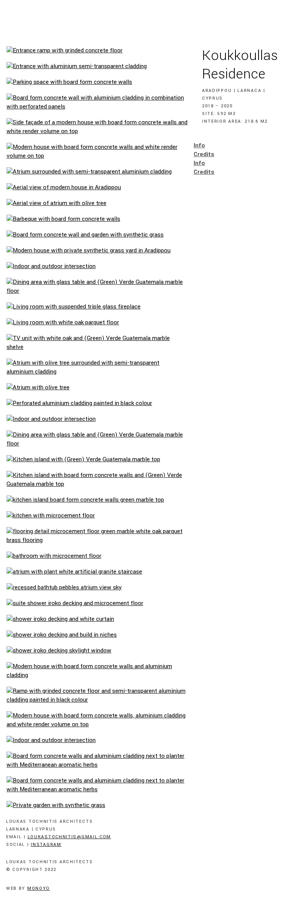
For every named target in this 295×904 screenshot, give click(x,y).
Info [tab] (199, 145)
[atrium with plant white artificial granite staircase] (97, 571)
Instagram (46, 844)
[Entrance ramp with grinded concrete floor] (97, 50)
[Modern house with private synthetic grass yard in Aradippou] (97, 250)
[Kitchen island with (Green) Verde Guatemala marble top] (97, 459)
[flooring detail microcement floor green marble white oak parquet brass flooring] (97, 536)
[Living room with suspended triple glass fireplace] (97, 306)
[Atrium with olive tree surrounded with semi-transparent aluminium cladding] (97, 367)
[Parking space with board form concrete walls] (97, 82)
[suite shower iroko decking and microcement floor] (97, 603)
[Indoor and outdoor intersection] (97, 266)
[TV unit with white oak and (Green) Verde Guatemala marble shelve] (97, 343)
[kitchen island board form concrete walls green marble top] (97, 499)
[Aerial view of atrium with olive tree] (97, 203)
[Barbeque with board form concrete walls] (97, 219)
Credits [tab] (204, 154)
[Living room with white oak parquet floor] (97, 322)
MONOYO (38, 888)
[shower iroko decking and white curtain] (97, 619)
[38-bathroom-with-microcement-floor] (97, 556)
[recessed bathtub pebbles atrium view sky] (97, 587)
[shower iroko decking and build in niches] (97, 634)
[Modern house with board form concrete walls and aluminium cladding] (97, 671)
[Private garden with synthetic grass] (97, 805)
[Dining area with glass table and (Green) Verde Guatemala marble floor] (97, 286)
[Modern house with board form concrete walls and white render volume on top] (97, 151)
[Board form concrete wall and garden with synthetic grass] (97, 234)
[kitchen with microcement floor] (97, 515)
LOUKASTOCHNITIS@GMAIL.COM (69, 837)
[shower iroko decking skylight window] (97, 650)
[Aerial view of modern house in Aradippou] (97, 187)
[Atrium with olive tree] (97, 387)
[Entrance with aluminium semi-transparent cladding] (97, 66)
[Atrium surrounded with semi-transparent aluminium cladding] (97, 171)
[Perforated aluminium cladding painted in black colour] (97, 403)
